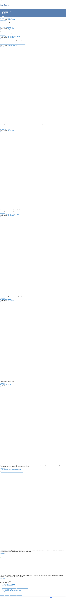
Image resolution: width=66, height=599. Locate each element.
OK (50, 597)
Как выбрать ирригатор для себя (8, 584)
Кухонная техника (5, 9)
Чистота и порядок (5, 12)
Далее (4, 579)
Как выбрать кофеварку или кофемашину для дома (12, 586)
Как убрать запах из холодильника (8, 585)
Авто (3, 16)
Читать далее (2, 26)
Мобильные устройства (6, 11)
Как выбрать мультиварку (7, 589)
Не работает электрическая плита (8, 591)
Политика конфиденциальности (16, 595)
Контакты (7, 595)
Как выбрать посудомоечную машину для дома (11, 590)
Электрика (4, 13)
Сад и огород (4, 14)
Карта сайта (2, 595)
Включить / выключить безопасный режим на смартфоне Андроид (15, 588)
